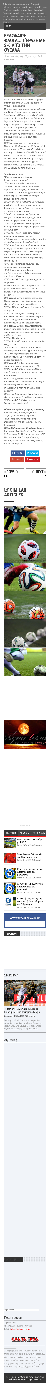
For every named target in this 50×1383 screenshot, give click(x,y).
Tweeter (34, 453)
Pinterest (33, 459)
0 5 (6, 476)
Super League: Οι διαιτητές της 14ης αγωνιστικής (29, 855)
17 (44, 476)
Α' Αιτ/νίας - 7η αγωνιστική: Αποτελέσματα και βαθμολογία (30, 886)
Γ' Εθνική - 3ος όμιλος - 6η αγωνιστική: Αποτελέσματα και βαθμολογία (30, 901)
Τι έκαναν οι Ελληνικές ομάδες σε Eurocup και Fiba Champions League (22, 1010)
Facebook (18, 453)
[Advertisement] (25, 700)
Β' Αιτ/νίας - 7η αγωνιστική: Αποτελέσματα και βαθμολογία (30, 872)
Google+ (18, 459)
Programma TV (9, 1310)
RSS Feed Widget (25, 825)
